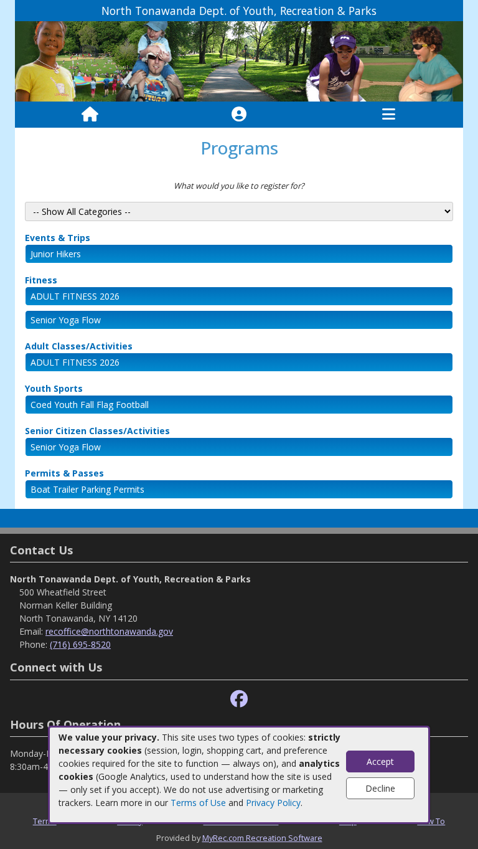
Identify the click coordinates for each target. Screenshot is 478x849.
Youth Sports (54, 388)
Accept (380, 761)
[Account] (239, 115)
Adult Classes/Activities (79, 346)
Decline (380, 788)
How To (431, 821)
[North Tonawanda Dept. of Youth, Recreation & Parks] (239, 61)
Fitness (41, 280)
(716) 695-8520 (80, 644)
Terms (45, 821)
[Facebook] (239, 699)
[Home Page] (90, 115)
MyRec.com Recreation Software (262, 837)
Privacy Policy (273, 803)
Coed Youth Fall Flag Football (89, 404)
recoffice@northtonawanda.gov (109, 631)
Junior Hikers (55, 254)
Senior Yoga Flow (65, 320)
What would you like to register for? (239, 185)
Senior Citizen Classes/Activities (97, 431)
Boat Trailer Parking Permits (87, 489)
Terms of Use (198, 803)
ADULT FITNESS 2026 (75, 296)
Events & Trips (57, 238)
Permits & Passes (64, 473)
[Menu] (388, 115)
